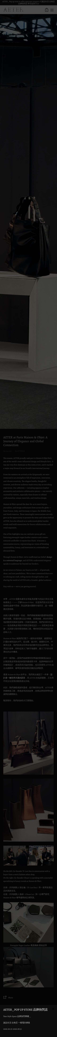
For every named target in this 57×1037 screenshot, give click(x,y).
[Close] (53, 1009)
